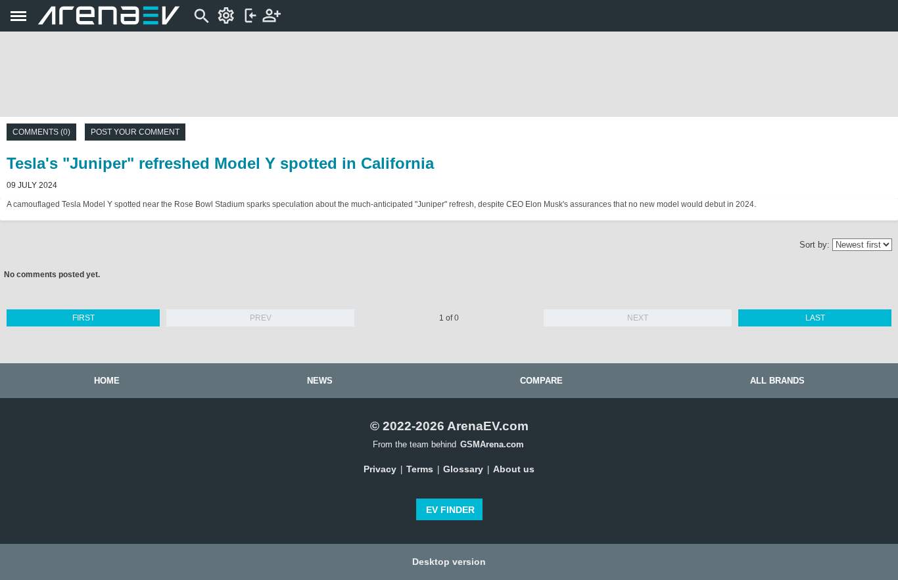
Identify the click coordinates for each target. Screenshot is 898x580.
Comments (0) (41, 132)
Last (815, 318)
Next (637, 318)
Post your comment (135, 132)
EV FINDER (450, 509)
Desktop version (449, 561)
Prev (261, 318)
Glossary (463, 469)
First (83, 318)
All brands (777, 381)
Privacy (380, 469)
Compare (541, 381)
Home (107, 381)
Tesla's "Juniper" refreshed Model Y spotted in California (220, 163)
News (320, 381)
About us (513, 469)
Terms (419, 469)
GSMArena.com (492, 444)
